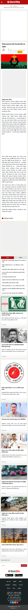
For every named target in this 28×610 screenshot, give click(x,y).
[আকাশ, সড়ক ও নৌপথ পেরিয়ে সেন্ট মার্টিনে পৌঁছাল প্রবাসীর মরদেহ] (14, 441)
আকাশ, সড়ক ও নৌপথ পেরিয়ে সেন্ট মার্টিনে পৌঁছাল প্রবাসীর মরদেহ (13, 451)
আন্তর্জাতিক (8, 585)
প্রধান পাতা (8, 581)
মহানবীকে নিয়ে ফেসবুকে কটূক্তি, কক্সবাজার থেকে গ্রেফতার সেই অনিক (12, 314)
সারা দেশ (20, 585)
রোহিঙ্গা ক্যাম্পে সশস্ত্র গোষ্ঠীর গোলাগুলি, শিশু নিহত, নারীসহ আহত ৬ (13, 514)
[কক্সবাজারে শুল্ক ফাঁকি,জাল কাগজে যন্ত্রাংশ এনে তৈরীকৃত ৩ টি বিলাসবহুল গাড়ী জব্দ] (14, 472)
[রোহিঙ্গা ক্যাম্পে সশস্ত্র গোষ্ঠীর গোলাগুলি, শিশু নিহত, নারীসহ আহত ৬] (14, 504)
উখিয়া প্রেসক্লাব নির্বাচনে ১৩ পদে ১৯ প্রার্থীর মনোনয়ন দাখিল (13, 285)
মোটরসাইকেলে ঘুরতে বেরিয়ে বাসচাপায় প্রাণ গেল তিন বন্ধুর (13, 269)
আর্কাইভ (14, 581)
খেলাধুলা (19, 588)
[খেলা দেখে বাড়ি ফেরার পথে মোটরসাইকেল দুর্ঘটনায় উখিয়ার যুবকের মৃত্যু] (14, 335)
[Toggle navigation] (26, 2)
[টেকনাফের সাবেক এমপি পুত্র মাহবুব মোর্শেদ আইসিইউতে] (14, 410)
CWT (16, 608)
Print (20, 52)
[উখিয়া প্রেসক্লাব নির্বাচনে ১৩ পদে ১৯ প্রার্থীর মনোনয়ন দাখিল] (14, 372)
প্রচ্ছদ (11, 6)
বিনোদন (8, 588)
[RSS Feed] (15, 602)
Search (24, 565)
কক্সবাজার (15, 6)
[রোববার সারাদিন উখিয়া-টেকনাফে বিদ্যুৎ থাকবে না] (14, 535)
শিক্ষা (14, 588)
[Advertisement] (14, 25)
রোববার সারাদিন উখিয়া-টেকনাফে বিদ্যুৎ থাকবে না (12, 544)
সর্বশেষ (7, 257)
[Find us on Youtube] (17, 602)
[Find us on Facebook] (11, 602)
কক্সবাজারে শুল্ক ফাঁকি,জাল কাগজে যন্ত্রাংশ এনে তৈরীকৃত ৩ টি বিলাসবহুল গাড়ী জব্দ (14, 482)
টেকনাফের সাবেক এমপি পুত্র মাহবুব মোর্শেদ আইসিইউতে (12, 293)
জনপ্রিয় (20, 257)
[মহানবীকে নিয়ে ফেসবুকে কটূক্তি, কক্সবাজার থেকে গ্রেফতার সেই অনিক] (14, 304)
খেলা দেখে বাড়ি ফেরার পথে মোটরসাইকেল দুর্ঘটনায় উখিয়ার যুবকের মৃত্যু (13, 345)
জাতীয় (20, 581)
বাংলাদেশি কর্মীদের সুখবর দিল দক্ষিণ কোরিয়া (10, 282)
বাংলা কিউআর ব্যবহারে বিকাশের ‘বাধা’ (9, 277)
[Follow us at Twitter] (13, 602)
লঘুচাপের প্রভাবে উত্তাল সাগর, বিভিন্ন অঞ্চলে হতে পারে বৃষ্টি (13, 279)
